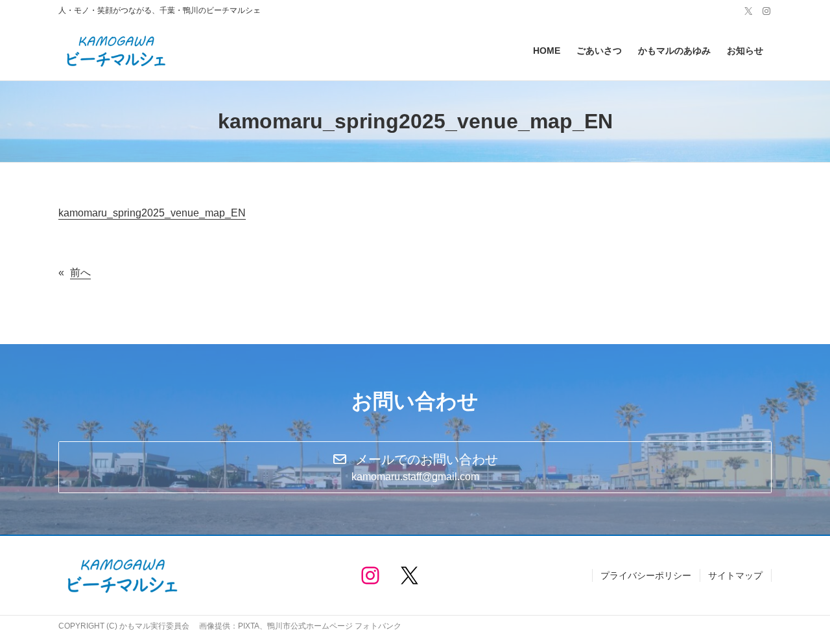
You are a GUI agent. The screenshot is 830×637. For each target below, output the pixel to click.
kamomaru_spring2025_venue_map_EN (152, 212)
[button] (415, 467)
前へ (80, 272)
